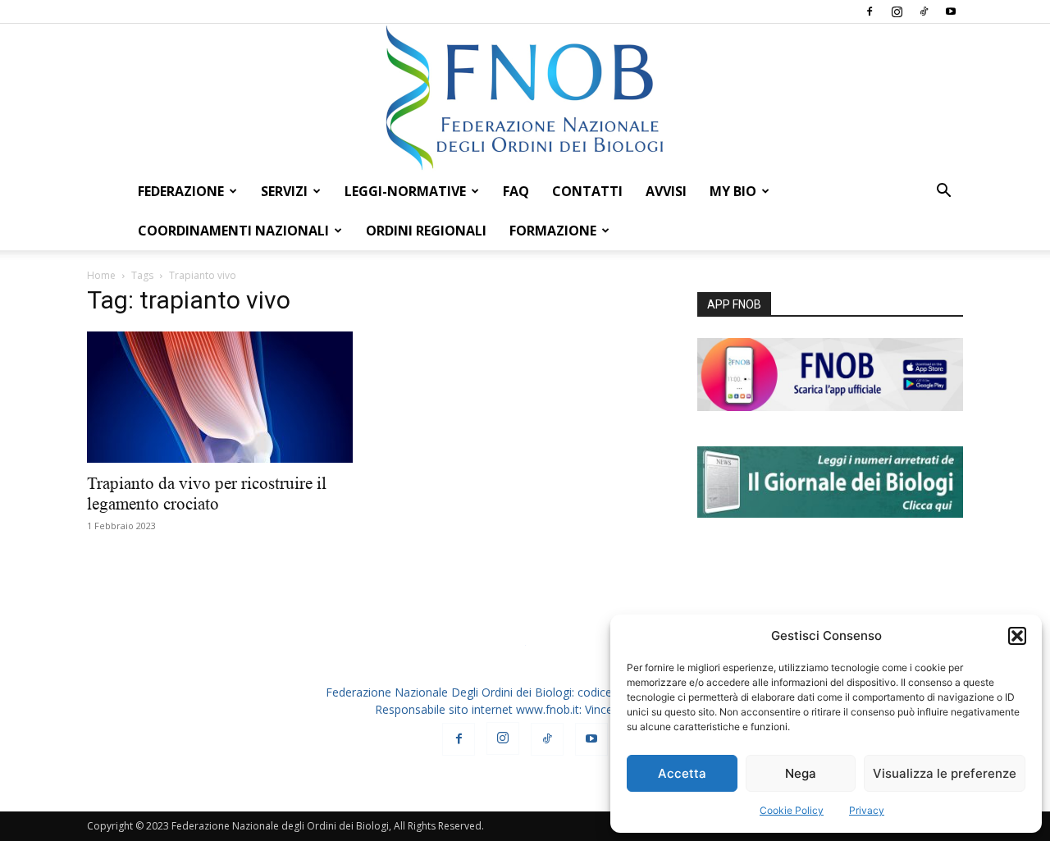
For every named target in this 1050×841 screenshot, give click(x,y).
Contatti (587, 191)
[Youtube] (950, 11)
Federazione (181, 191)
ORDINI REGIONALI (426, 231)
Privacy (866, 810)
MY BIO (733, 191)
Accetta (682, 773)
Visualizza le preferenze (944, 773)
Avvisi (666, 191)
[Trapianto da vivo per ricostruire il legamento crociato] (220, 397)
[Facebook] (869, 11)
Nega (800, 773)
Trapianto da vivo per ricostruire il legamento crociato (206, 493)
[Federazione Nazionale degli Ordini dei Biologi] (525, 97)
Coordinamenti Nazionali (233, 231)
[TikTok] (923, 11)
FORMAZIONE (552, 231)
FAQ (516, 191)
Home (101, 275)
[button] (1017, 636)
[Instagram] (896, 11)
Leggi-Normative (405, 191)
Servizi (284, 191)
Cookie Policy (792, 810)
